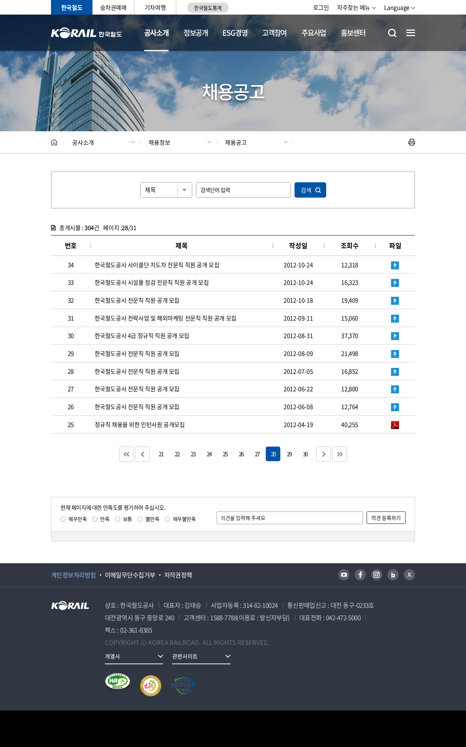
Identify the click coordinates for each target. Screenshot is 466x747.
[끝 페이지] (339, 454)
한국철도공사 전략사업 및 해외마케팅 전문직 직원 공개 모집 (166, 318)
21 (161, 454)
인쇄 (411, 142)
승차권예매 (113, 7)
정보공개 (195, 32)
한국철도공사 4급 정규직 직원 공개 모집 (142, 335)
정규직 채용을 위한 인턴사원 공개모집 (140, 424)
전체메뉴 (410, 33)
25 (225, 454)
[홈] (54, 142)
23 (193, 454)
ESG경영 (234, 32)
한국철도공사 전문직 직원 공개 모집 (137, 300)
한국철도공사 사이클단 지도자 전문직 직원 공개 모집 (157, 264)
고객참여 (274, 32)
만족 (104, 519)
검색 (306, 190)
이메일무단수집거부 (130, 575)
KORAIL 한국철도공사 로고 (86, 32)
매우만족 (77, 519)
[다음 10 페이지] (323, 454)
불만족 (152, 519)
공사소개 (156, 32)
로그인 (321, 7)
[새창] (344, 574)
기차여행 (155, 7)
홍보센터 (353, 32)
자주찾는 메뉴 (353, 7)
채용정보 (159, 142)
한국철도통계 (207, 7)
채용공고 (236, 142)
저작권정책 (178, 575)
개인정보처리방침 (73, 575)
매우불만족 (184, 519)
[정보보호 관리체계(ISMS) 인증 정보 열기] (184, 686)
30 (305, 454)
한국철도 (71, 7)
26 (241, 454)
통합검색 (392, 33)
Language (397, 7)
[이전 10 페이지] (142, 454)
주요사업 (313, 32)
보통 (127, 519)
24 (209, 454)
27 (257, 454)
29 (289, 454)
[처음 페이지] (126, 454)
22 (177, 454)
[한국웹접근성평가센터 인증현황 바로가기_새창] (117, 686)
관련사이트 (185, 656)
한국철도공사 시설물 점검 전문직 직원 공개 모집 (152, 282)
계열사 (112, 656)
